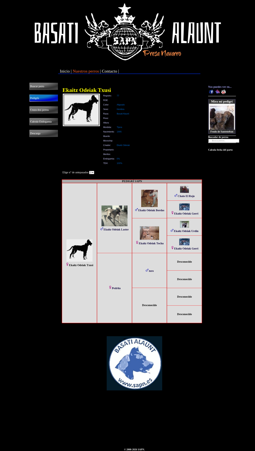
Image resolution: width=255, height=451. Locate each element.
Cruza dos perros (39, 109)
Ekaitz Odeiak (123, 145)
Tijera (119, 127)
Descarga (35, 133)
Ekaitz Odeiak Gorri (186, 213)
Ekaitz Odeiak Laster (116, 229)
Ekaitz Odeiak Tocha (151, 243)
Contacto (109, 71)
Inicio (65, 71)
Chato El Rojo (186, 196)
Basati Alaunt (123, 114)
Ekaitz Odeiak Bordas (151, 210)
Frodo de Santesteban (221, 131)
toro (151, 270)
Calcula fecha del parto (220, 150)
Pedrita (116, 288)
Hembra (120, 109)
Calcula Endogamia (41, 121)
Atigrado (121, 105)
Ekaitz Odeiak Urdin (186, 231)
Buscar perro (37, 86)
